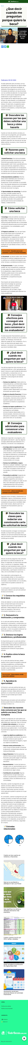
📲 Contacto (4, 1019)
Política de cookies (6, 1006)
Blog (2, 5)
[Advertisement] (14, 63)
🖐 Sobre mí (4, 1021)
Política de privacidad (7, 1008)
